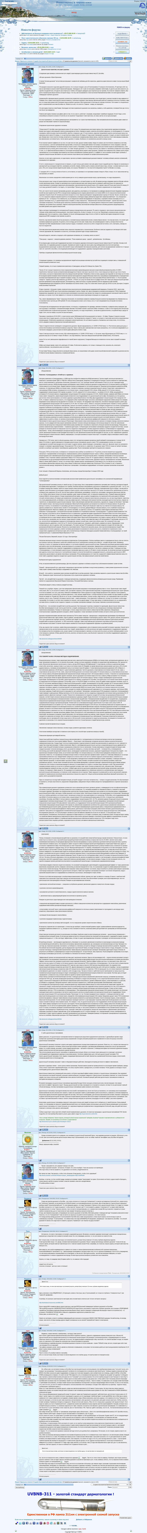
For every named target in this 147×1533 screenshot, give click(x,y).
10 (65, 1278)
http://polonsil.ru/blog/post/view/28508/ (50, 639)
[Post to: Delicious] (17, 1523)
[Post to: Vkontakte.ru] (65, 1523)
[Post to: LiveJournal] (61, 1523)
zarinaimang (77, 38)
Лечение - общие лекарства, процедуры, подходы (58, 35)
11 (65, 1330)
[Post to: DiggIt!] (23, 1523)
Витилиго (50, 44)
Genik (27, 35)
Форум (17, 61)
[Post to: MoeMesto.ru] (51, 1523)
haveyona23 (81, 33)
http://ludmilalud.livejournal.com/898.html (51, 1302)
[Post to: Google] (30, 1523)
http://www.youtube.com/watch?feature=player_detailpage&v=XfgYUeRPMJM (61, 1175)
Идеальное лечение (26, 61)
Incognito (28, 49)
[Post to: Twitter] (20, 1523)
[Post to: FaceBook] (27, 1523)
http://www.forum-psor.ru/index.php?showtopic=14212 (55, 1121)
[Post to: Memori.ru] (48, 1523)
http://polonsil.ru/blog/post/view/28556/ (50, 1019)
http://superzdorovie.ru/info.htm (88, 1114)
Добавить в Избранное (84, 1519)
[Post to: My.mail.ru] (58, 1523)
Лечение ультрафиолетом (53, 39)
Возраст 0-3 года (49, 53)
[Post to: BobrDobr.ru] (44, 1523)
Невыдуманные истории (54, 49)
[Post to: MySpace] (34, 1523)
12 (65, 1366)
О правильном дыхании (70, 61)
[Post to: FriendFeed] (37, 1523)
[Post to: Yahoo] (41, 1523)
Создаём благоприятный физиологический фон (47, 61)
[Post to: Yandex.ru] (54, 1523)
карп (27, 39)
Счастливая (29, 44)
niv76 (27, 53)
